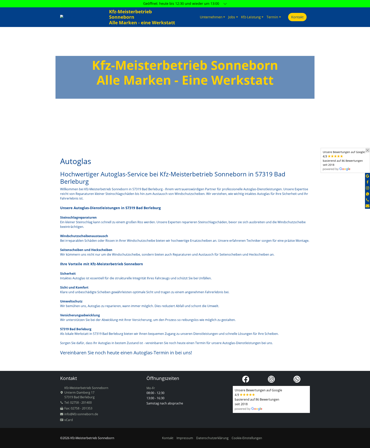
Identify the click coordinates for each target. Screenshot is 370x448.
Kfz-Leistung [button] (251, 17)
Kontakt (297, 17)
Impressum (185, 438)
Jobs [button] (231, 17)
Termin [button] (272, 17)
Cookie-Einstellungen (247, 438)
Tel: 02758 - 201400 (78, 402)
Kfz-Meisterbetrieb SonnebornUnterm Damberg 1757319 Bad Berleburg (86, 392)
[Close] (367, 150)
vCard (68, 420)
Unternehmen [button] (211, 17)
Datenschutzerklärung (212, 438)
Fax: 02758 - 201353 (78, 408)
